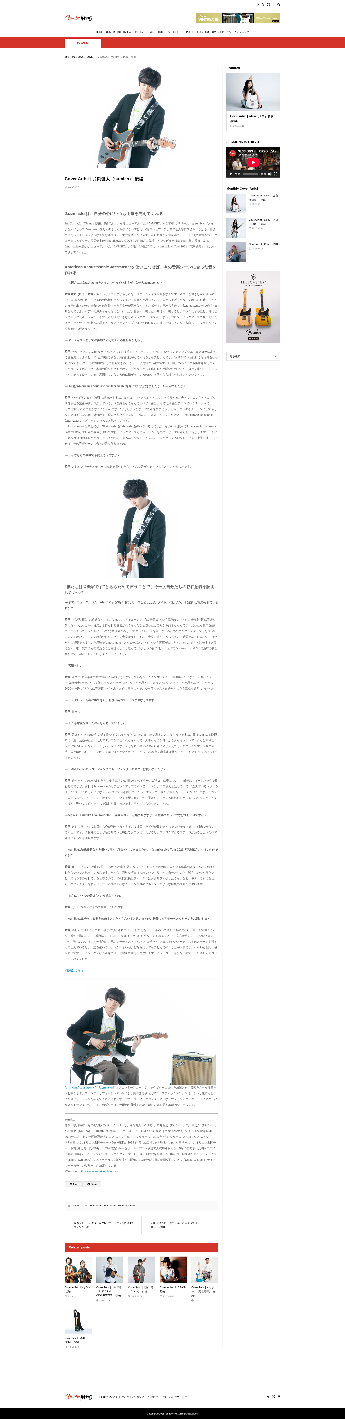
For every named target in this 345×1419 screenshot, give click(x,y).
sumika (131, 1205)
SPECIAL (139, 32)
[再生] (231, 174)
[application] (253, 162)
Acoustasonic (95, 1205)
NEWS (150, 32)
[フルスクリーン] (275, 174)
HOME (100, 32)
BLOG (199, 32)
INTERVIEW (124, 32)
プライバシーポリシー (174, 1396)
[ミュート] (270, 174)
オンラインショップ (237, 32)
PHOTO (161, 32)
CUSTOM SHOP (214, 32)
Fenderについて (108, 1396)
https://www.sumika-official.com (99, 1171)
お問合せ (153, 1396)
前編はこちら (75, 970)
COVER (110, 32)
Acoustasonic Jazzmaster (115, 1205)
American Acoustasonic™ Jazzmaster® (90, 1087)
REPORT (188, 32)
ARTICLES (174, 32)
